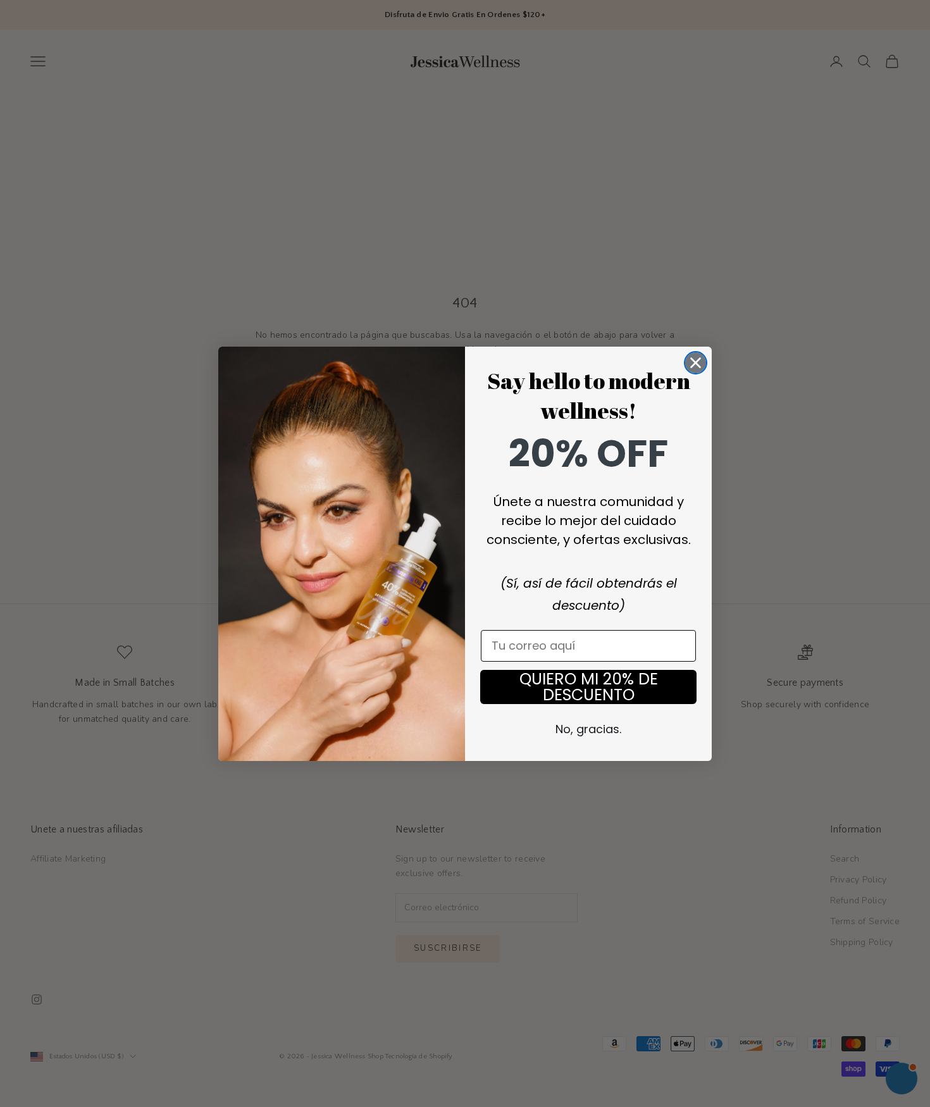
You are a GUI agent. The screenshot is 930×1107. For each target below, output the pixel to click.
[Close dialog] (696, 363)
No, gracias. (588, 729)
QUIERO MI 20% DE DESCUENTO (588, 687)
